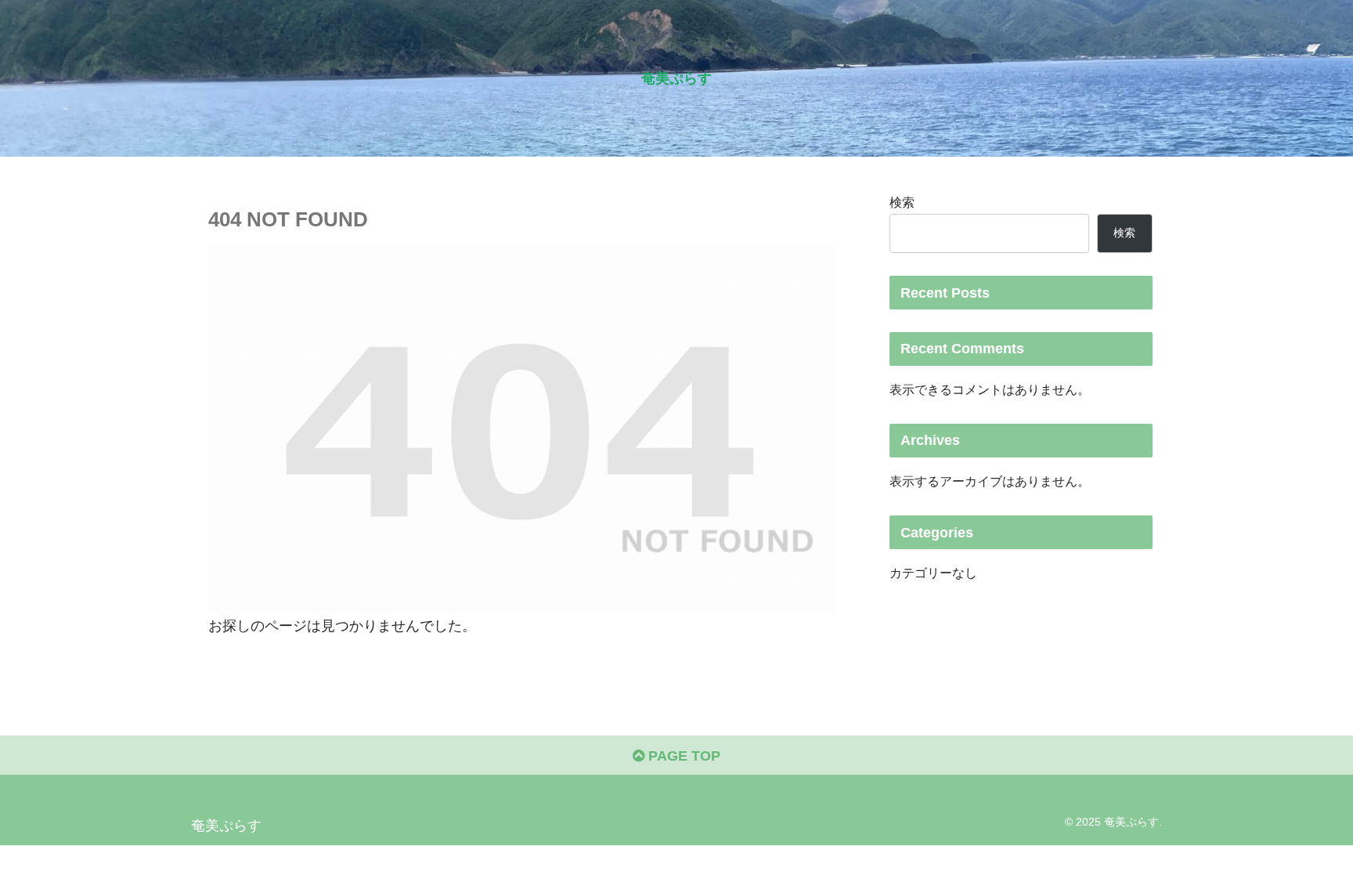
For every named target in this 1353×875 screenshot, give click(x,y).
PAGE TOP (682, 756)
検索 (902, 202)
